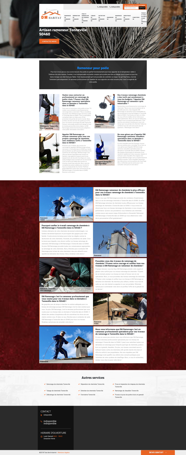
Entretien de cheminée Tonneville (92, 391)
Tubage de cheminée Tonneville (57, 391)
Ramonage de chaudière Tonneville (127, 391)
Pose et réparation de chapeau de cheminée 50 (85, 18)
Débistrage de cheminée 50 (127, 18)
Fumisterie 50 (136, 18)
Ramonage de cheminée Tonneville (58, 384)
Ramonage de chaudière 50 (118, 18)
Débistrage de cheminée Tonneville (58, 395)
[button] (91, 57)
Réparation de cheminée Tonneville (92, 384)
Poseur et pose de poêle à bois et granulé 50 (144, 18)
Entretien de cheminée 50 (102, 18)
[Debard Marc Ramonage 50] (51, 11)
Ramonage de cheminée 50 (67, 18)
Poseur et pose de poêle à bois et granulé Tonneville (129, 396)
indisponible (103, 7)
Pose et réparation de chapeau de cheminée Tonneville (130, 385)
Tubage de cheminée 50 (94, 18)
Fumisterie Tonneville (88, 395)
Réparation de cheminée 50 (76, 18)
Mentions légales (64, 452)
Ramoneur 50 (110, 18)
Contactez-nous (49, 41)
